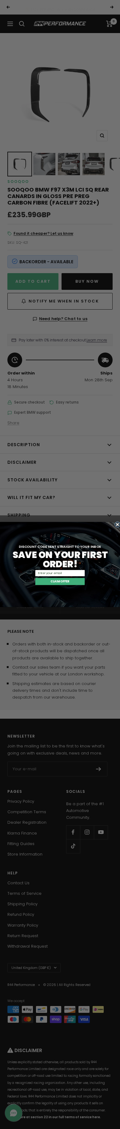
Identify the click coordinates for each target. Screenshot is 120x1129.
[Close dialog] (117, 524)
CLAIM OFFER (59, 581)
